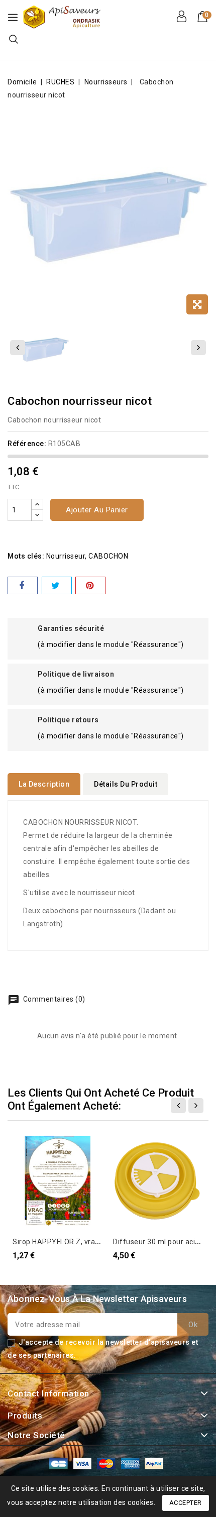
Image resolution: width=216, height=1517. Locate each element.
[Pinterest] (90, 585)
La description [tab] (44, 784)
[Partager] (22, 585)
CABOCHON (108, 556)
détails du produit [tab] (125, 784)
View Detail (26, 1148)
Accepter (185, 1502)
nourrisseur (65, 556)
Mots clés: (26, 556)
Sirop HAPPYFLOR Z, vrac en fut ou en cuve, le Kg (96, 1242)
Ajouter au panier (97, 509)
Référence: (27, 444)
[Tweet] (56, 585)
